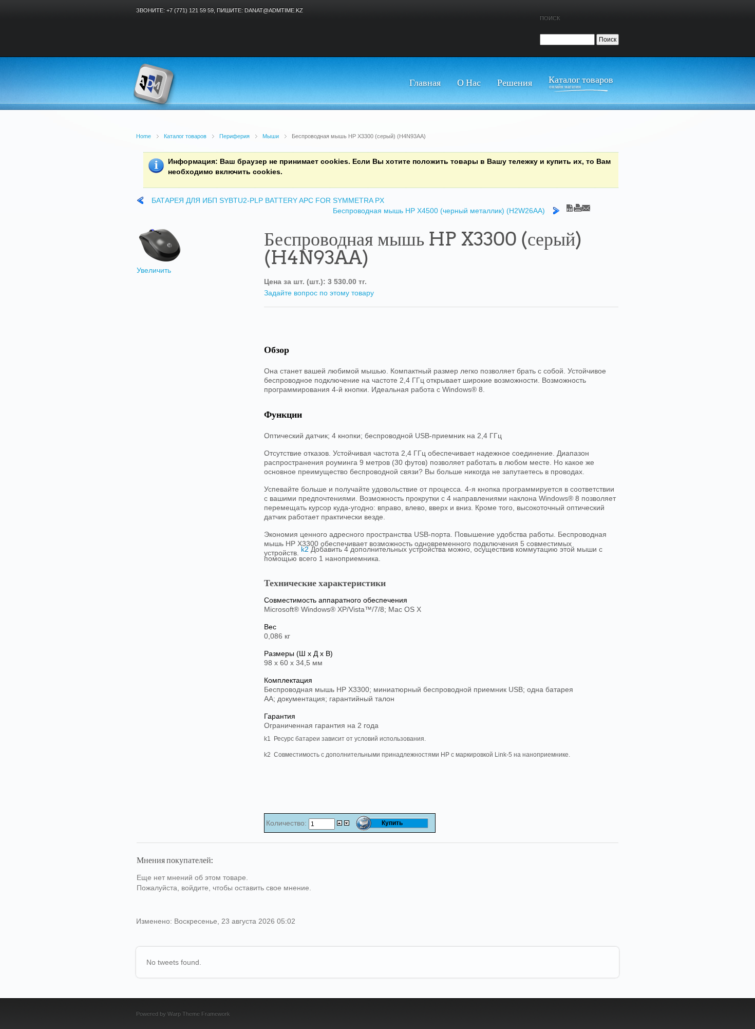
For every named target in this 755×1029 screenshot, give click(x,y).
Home (143, 136)
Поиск (550, 18)
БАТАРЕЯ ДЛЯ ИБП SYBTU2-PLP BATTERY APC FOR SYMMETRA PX (268, 200)
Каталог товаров (185, 136)
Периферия (234, 136)
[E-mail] (586, 205)
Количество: (287, 823)
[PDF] (569, 205)
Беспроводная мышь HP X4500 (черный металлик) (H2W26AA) (439, 211)
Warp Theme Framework (198, 1014)
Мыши (270, 136)
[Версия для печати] (578, 205)
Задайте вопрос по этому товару (319, 293)
